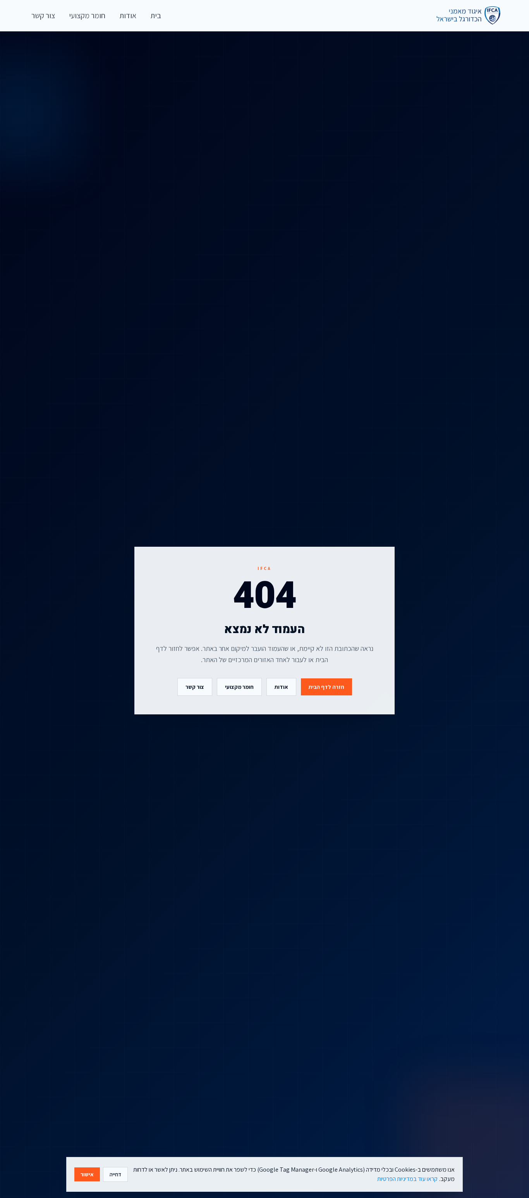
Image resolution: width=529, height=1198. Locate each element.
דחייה (115, 1174)
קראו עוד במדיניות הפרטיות (407, 1179)
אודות (281, 686)
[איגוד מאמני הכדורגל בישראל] (465, 15)
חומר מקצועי (239, 686)
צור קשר (194, 686)
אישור (87, 1174)
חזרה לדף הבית (326, 686)
